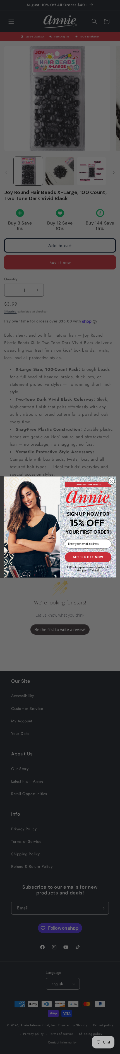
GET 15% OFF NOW (88, 557)
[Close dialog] (111, 481)
